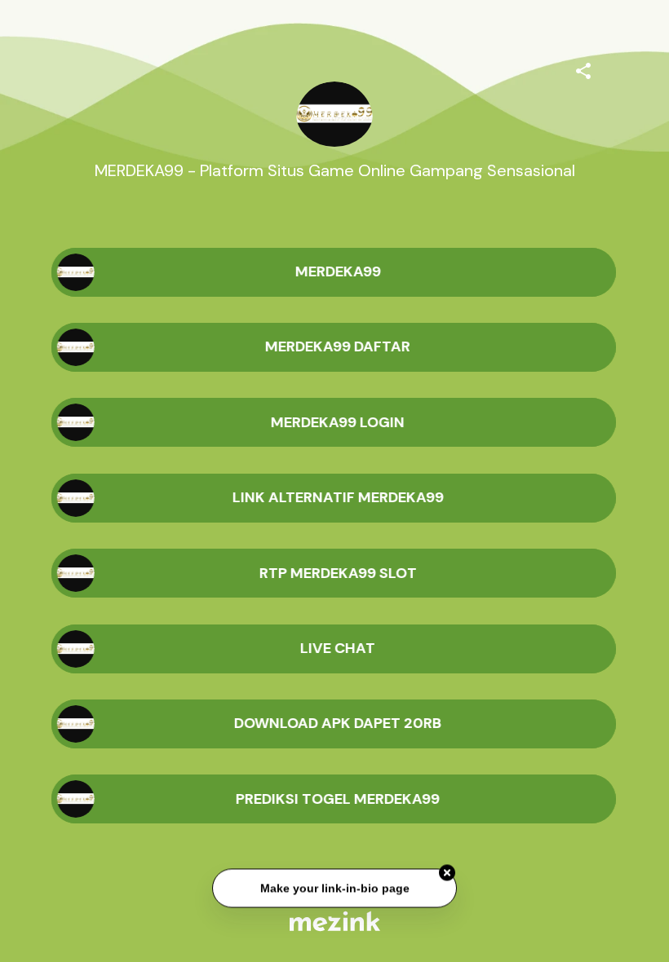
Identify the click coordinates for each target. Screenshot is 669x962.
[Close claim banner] (447, 874)
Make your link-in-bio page (334, 888)
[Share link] (583, 68)
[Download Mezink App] (335, 921)
